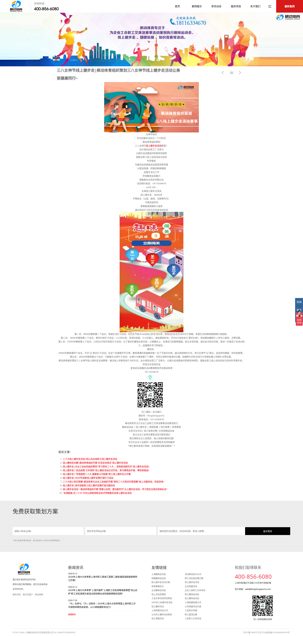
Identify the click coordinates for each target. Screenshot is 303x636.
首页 (177, 6)
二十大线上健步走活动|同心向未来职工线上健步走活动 (90, 458)
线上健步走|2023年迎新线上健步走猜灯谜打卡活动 (88, 477)
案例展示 (197, 6)
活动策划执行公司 (193, 574)
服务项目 (236, 6)
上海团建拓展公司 (193, 602)
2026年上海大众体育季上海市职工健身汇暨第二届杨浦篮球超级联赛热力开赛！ (102, 577)
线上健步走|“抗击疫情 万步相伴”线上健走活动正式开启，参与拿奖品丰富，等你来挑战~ (106, 470)
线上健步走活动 (192, 582)
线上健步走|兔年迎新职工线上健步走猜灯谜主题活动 (89, 485)
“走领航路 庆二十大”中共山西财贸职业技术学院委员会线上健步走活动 (97, 492)
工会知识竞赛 (191, 610)
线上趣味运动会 (192, 598)
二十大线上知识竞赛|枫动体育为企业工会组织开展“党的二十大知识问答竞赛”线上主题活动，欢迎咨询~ (113, 481)
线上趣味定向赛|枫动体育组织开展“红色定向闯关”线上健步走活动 (95, 462)
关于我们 (255, 6)
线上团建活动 (158, 618)
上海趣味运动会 (159, 574)
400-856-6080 (46, 8)
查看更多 (72, 614)
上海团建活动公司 (160, 610)
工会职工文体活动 (193, 618)
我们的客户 (28, 594)
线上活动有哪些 (159, 594)
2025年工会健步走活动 (162, 602)
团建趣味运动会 (159, 578)
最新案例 (290, 6)
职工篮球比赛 (191, 614)
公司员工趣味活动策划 (162, 614)
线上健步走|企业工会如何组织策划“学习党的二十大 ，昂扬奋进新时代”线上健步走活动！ (107, 466)
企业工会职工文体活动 (195, 590)
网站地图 (39, 594)
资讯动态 (216, 6)
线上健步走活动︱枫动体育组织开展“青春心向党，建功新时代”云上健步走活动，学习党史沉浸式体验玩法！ (116, 489)
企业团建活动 (191, 586)
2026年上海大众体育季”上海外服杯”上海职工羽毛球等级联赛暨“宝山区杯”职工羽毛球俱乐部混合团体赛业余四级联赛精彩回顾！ (102, 590)
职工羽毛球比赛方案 (194, 578)
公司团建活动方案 (193, 606)
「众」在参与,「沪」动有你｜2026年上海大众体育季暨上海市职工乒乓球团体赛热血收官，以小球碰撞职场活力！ (102, 604)
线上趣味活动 (158, 606)
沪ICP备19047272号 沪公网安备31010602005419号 (266, 632)
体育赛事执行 (158, 586)
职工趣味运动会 (192, 594)
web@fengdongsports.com (258, 589)
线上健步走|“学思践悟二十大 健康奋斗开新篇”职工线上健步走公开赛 (97, 474)
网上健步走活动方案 (161, 582)
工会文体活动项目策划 (162, 598)
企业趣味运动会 (159, 590)
